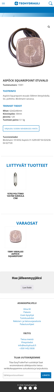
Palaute (27, 312)
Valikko (3, 3)
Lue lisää (27, 287)
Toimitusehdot (27, 318)
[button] (49, 27)
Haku (50, 3)
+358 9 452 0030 (27, 348)
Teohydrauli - (27, 3)
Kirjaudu (4, 8)
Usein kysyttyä (27, 315)
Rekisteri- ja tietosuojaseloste (27, 321)
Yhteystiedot (27, 342)
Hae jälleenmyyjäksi (9, 11)
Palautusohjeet (27, 324)
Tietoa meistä (27, 339)
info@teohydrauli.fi (27, 345)
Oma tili (27, 309)
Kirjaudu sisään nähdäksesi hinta (21, 128)
